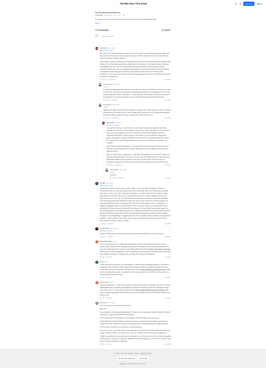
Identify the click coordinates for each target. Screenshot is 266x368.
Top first (167, 30)
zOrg (101, 183)
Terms (136, 353)
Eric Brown (104, 228)
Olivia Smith (104, 282)
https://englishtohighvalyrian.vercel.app (149, 290)
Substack (123, 364)
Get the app (143, 358)
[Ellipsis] (169, 48)
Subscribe (249, 4)
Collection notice (145, 353)
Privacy (130, 353)
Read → (98, 23)
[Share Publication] (240, 4)
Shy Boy (103, 48)
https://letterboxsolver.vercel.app (153, 269)
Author (106, 86)
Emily (102, 262)
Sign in (259, 4)
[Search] (236, 4)
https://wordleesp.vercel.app (160, 249)
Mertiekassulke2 (105, 241)
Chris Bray (99, 15)
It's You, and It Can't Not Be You (107, 13)
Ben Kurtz (103, 302)
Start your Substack (127, 358)
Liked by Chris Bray (107, 50)
